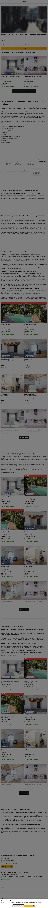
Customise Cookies (18, 905)
